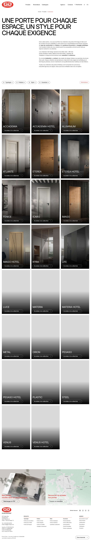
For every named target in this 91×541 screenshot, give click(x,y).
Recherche (79, 4)
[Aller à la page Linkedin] (85, 510)
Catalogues (45, 4)
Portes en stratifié (41, 524)
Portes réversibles (67, 526)
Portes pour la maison (28, 520)
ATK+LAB (14, 538)
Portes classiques (54, 520)
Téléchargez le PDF (9, 501)
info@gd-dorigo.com (9, 524)
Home (39, 11)
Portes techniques (28, 524)
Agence (62, 4)
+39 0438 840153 (8, 523)
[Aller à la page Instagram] (80, 510)
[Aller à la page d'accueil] (7, 5)
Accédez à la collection (11, 130)
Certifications (82, 522)
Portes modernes (54, 522)
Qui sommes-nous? (83, 518)
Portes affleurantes (67, 522)
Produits (28, 4)
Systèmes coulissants (55, 524)
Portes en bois (40, 520)
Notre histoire (82, 520)
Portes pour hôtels (28, 522)
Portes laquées (40, 522)
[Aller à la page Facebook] (82, 510)
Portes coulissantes (67, 528)
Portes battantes (66, 520)
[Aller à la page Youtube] (88, 510)
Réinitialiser (84, 82)
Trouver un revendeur (56, 501)
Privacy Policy (5, 536)
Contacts (70, 4)
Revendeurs (36, 4)
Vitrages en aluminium (41, 526)
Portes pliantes (66, 524)
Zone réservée (81, 537)
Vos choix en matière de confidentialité (16, 536)
